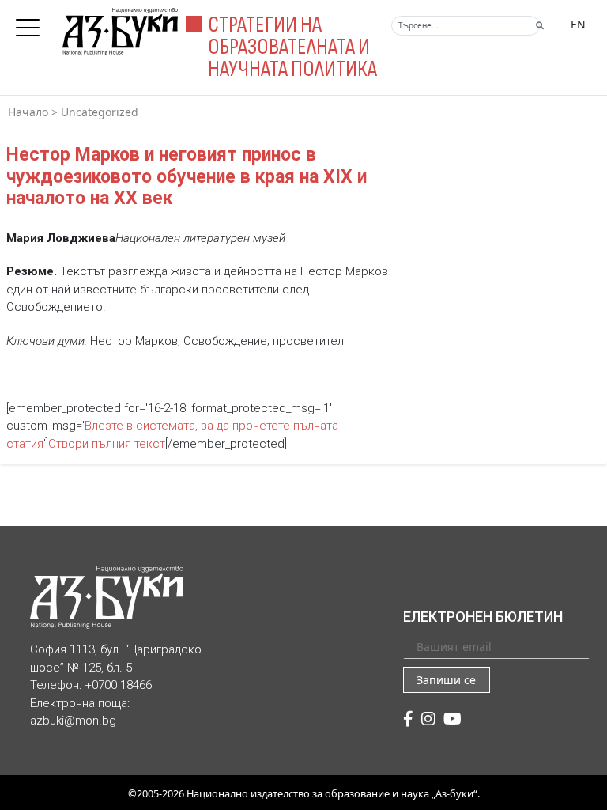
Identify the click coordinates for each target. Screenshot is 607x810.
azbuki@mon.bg (73, 720)
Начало (28, 111)
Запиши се (446, 679)
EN (578, 24)
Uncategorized (99, 111)
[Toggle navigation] (31, 23)
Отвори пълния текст (106, 444)
